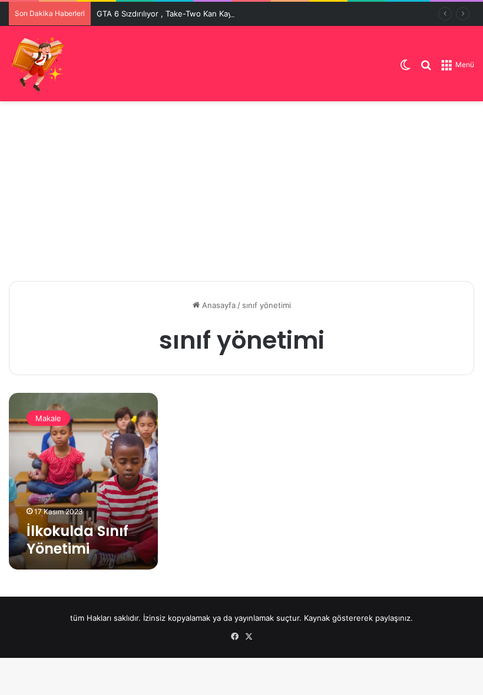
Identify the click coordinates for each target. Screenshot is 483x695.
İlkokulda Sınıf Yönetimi (77, 539)
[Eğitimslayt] (38, 63)
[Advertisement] (241, 189)
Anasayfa (218, 305)
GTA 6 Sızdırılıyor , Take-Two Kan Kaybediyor (178, 13)
